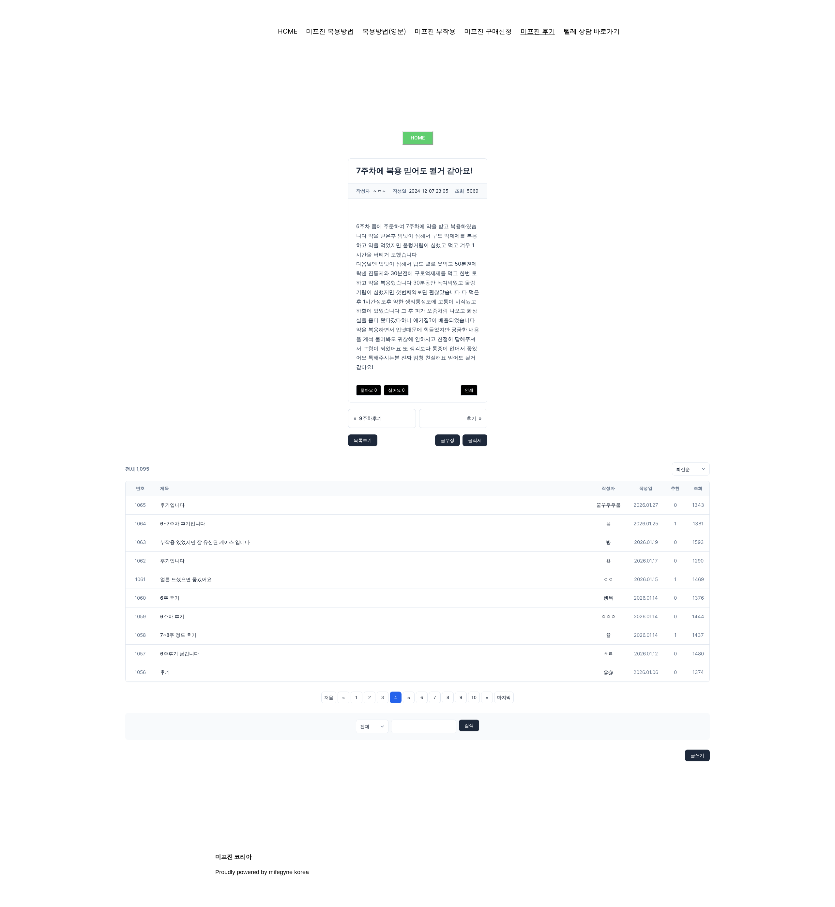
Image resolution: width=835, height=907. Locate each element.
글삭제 (475, 440)
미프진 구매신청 (488, 31)
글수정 (447, 440)
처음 (328, 697)
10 (474, 697)
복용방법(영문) (384, 31)
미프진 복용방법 (330, 31)
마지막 (504, 697)
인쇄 (469, 390)
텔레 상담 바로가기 (592, 31)
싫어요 (396, 390)
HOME (287, 31)
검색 (469, 725)
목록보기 (363, 440)
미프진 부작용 (435, 31)
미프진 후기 (538, 31)
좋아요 (368, 390)
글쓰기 (697, 755)
